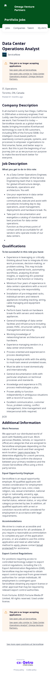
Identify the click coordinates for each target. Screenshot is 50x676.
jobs (8, 28)
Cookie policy (31, 670)
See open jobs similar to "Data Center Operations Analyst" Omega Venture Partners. (26, 76)
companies (19, 28)
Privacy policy (19, 670)
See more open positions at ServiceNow (25, 644)
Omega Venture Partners (24, 8)
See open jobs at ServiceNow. (23, 70)
